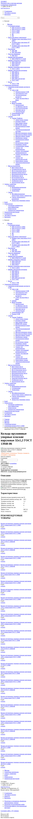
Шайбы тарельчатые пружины (17, 70)
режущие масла (20, 110)
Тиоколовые (15, 190)
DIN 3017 (15, 55)
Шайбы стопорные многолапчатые (19, 67)
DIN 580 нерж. (16, 52)
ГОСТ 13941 (16, 32)
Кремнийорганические (19, 187)
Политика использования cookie (14, 804)
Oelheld (14, 101)
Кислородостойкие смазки (23, 134)
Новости (7, 796)
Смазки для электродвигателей (21, 158)
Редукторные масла (18, 177)
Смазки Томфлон (17, 118)
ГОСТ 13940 (16, 31)
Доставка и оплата (10, 13)
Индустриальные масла (19, 171)
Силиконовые (16, 189)
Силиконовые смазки (22, 146)
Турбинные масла (17, 181)
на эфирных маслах (21, 106)
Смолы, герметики (10, 184)
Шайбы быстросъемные (15, 57)
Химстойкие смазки (21, 161)
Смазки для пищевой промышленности (22, 152)
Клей (6, 202)
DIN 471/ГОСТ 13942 (18, 27)
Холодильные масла (18, 182)
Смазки (10, 116)
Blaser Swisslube (17, 103)
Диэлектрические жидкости (20, 96)
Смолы (10, 192)
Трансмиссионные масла (19, 179)
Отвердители (8, 204)
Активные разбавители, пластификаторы (15, 206)
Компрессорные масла (19, 172)
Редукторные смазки (21, 143)
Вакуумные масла (17, 167)
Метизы (9, 24)
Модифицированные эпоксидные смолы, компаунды (21, 194)
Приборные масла (17, 176)
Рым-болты (11, 49)
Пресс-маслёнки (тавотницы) (17, 37)
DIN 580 (14, 50)
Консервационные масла (19, 174)
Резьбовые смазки (21, 144)
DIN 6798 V (15, 65)
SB (13, 34)
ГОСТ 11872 (16, 69)
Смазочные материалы (11, 85)
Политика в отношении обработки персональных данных (15, 802)
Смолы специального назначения (18, 198)
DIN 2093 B (15, 73)
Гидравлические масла (19, 169)
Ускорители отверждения (16, 210)
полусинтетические (21, 108)
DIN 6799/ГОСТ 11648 (19, 59)
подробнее (13, 463)
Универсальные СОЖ (22, 92)
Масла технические (14, 166)
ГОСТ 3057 (15, 80)
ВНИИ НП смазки (21, 125)
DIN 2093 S (15, 77)
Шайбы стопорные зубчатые (17, 60)
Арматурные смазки (21, 120)
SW (13, 36)
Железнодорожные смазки (23, 133)
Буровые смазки (20, 121)
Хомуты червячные (14, 54)
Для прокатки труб (21, 93)
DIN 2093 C (15, 75)
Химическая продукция (11, 212)
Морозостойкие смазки (22, 136)
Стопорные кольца (14, 26)
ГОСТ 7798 (15, 83)
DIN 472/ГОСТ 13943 (18, 29)
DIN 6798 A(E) (16, 62)
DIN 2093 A (15, 72)
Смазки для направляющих (20, 148)
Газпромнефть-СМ (17, 113)
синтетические (20, 111)
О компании (8, 11)
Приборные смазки (21, 138)
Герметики (11, 185)
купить (3, 528)
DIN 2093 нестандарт (18, 78)
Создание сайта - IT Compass (10, 811)
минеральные (19, 105)
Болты (10, 82)
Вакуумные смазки (21, 123)
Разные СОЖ (16, 115)
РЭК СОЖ (15, 90)
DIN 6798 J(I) (16, 64)
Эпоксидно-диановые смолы (21, 200)
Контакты (7, 14)
